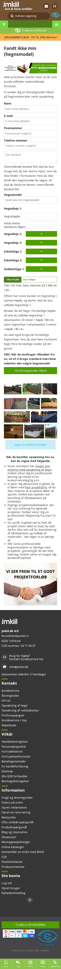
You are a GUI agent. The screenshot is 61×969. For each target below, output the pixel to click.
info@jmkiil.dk (18, 667)
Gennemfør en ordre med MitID (23, 852)
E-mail (8, 116)
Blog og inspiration (15, 832)
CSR (4, 857)
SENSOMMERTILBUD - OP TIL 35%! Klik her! (30, 37)
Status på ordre (12, 802)
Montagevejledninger (16, 842)
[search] (12, 16)
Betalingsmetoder (14, 761)
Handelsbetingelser (15, 741)
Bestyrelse (9, 817)
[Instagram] (30, 900)
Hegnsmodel (13, 195)
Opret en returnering (16, 812)
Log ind (7, 883)
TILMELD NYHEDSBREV (30, 925)
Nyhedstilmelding (13, 893)
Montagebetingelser (15, 781)
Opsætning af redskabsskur (20, 710)
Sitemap (7, 771)
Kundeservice (10, 690)
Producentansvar (13, 867)
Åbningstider (10, 695)
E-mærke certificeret (34, 30)
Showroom (9, 837)
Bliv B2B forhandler (15, 776)
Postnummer (13, 128)
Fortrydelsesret (12, 751)
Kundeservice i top (14, 720)
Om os (6, 700)
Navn (7, 103)
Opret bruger (11, 888)
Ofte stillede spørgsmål (17, 822)
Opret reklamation (14, 807)
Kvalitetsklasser (12, 862)
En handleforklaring (15, 766)
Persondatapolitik (14, 746)
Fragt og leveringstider (17, 797)
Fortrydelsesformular (16, 756)
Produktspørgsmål (14, 827)
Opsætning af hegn (15, 705)
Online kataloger (13, 847)
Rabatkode (9, 725)
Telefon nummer (15, 140)
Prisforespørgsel (13, 715)
